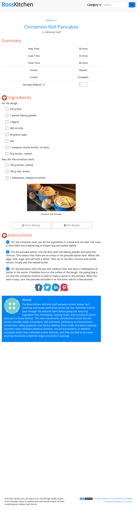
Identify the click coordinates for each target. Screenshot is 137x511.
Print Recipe (32, 225)
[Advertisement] (51, 379)
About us (119, 501)
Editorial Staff (42, 299)
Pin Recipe (73, 225)
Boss (17, 4)
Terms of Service (116, 498)
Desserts (50, 20)
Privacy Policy (101, 498)
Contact (128, 501)
